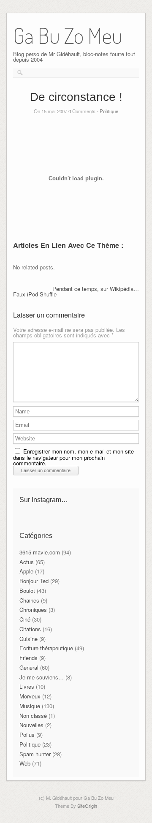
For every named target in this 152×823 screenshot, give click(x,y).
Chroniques (33, 610)
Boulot (27, 591)
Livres (26, 686)
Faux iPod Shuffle (35, 294)
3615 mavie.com (39, 552)
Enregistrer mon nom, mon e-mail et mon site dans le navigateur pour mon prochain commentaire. (73, 457)
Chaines (29, 600)
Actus (26, 562)
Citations (30, 629)
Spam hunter (35, 754)
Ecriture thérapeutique (46, 648)
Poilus (27, 735)
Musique (29, 706)
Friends (28, 658)
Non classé (33, 716)
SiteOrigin (87, 805)
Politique (109, 111)
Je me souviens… (41, 677)
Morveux (30, 696)
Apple (26, 571)
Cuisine (28, 639)
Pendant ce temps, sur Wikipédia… (95, 288)
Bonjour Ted (34, 581)
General (28, 667)
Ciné (24, 619)
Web (24, 763)
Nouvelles (31, 725)
